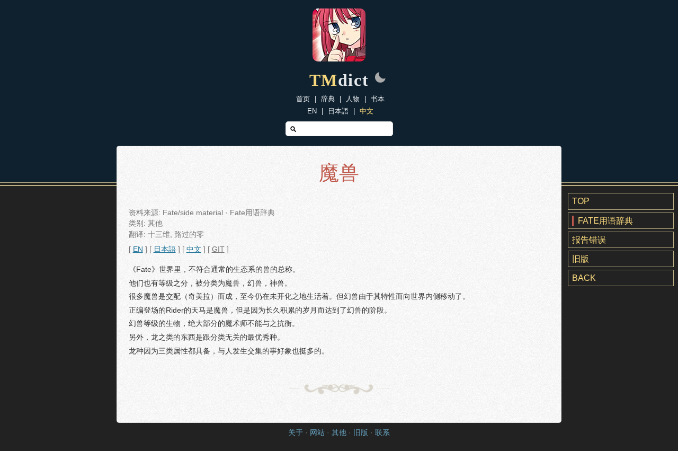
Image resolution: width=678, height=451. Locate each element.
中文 (366, 111)
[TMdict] (339, 58)
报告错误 (589, 239)
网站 (317, 433)
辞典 (328, 99)
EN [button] (138, 249)
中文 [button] (193, 249)
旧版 (580, 258)
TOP (581, 201)
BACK (584, 277)
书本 (378, 99)
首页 (303, 99)
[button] (380, 78)
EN (312, 111)
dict (339, 80)
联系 (382, 433)
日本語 (338, 111)
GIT (218, 249)
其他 (339, 433)
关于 (295, 433)
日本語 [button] (165, 249)
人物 (353, 99)
